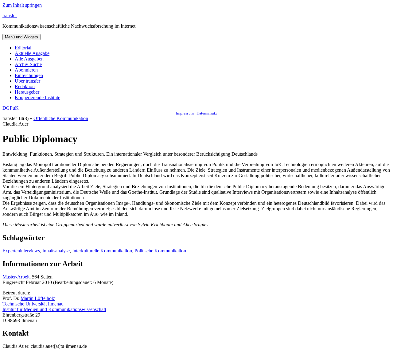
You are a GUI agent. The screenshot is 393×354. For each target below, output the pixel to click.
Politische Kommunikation (160, 250)
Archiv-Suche (28, 64)
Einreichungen (29, 75)
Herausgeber (27, 92)
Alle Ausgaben (29, 58)
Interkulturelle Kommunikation (102, 250)
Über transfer (27, 81)
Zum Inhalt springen (22, 5)
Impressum (185, 113)
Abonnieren (26, 69)
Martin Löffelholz (38, 298)
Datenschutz (206, 113)
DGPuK (10, 108)
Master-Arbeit (15, 276)
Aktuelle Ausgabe (32, 53)
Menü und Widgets (21, 37)
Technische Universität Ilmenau (33, 303)
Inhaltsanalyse (56, 250)
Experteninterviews (21, 250)
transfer (9, 15)
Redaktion (25, 86)
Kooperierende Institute (37, 97)
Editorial (23, 47)
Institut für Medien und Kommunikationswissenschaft (54, 309)
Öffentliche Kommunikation (60, 118)
